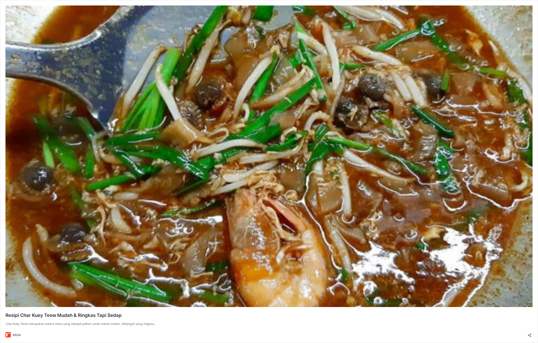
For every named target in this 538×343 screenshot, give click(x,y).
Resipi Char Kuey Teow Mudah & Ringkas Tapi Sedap (63, 315)
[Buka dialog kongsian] (530, 334)
